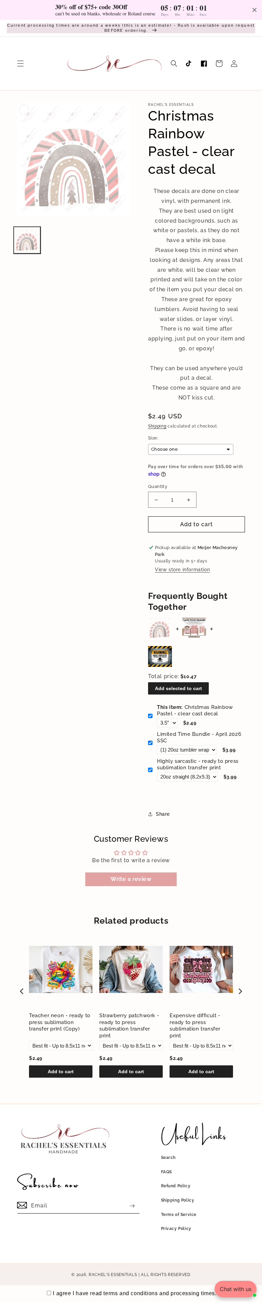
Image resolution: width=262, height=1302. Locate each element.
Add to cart (61, 1071)
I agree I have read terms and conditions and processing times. (134, 1293)
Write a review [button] (131, 879)
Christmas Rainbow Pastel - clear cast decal (195, 710)
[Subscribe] (132, 1206)
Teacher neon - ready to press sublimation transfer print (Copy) (59, 1022)
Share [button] (163, 814)
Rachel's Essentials (113, 1274)
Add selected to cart (178, 688)
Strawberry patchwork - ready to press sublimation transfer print (129, 1025)
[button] (20, 63)
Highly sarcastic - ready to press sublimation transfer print (197, 764)
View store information (182, 569)
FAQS (166, 1172)
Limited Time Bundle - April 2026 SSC (199, 737)
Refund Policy (176, 1186)
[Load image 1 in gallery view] (27, 240)
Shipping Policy (177, 1200)
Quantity (157, 486)
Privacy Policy (176, 1228)
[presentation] (22, 991)
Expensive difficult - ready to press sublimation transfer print (195, 1025)
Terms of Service (179, 1214)
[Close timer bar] (254, 10)
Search (168, 1157)
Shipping (157, 426)
